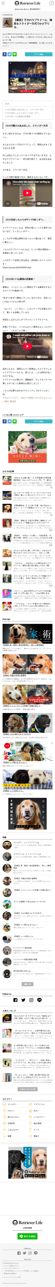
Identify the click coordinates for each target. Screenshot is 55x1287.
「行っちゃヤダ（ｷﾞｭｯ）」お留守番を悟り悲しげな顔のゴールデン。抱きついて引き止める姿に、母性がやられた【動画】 (32, 1031)
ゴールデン (12, 1104)
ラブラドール (39, 1104)
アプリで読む (39, 54)
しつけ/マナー (39, 1117)
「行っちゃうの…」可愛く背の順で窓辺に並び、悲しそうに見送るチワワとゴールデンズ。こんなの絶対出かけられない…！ (32, 1076)
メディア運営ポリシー (11, 1266)
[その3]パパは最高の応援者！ (19, 116)
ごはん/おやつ (13, 1130)
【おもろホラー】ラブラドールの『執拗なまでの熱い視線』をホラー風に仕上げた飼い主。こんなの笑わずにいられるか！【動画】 (32, 1017)
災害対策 (11, 1123)
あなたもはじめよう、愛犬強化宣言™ (27, 9)
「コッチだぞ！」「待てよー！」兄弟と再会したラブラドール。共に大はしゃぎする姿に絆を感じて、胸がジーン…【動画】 (32, 1061)
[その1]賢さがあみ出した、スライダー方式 (24, 109)
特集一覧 (27, 984)
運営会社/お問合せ (10, 1273)
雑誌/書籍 (37, 1123)
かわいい (11, 1110)
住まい (36, 1110)
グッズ (36, 1130)
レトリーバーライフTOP (12, 1277)
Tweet (10, 54)
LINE (15, 54)
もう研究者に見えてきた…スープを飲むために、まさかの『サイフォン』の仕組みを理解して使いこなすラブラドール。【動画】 (32, 1046)
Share (5, 54)
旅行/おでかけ (13, 1117)
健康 (9, 1136)
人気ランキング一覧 (27, 1089)
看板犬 (36, 1136)
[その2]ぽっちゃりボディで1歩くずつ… (23, 113)
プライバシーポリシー (11, 1268)
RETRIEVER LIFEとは (11, 1263)
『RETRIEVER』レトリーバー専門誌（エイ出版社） (22, 1271)
